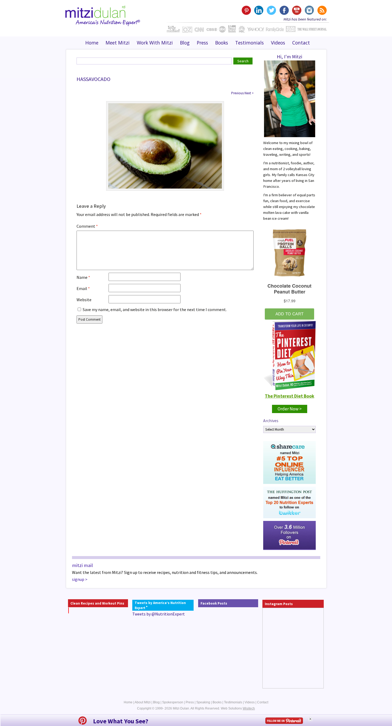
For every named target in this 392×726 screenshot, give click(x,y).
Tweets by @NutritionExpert (158, 614)
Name (83, 277)
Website (84, 299)
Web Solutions (238, 708)
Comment (87, 226)
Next (249, 93)
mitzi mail (82, 565)
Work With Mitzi (155, 42)
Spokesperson (172, 702)
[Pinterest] (246, 10)
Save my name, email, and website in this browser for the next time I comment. (155, 309)
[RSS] (321, 10)
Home (91, 42)
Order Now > (290, 409)
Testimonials (249, 42)
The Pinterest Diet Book (289, 396)
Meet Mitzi (118, 42)
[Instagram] (309, 10)
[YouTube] (296, 10)
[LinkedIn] (258, 10)
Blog (185, 42)
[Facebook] (284, 10)
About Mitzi (143, 702)
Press (202, 42)
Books (221, 42)
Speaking (203, 702)
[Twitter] (271, 10)
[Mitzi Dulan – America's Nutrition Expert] (103, 15)
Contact (301, 42)
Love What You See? (120, 721)
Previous (237, 93)
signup (78, 579)
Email (83, 288)
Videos (278, 42)
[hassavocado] (165, 145)
